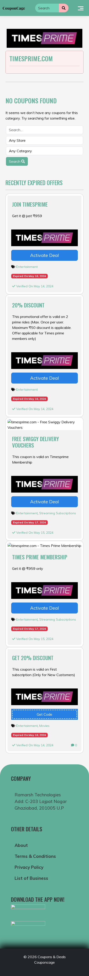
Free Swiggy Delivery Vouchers (35, 442)
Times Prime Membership (39, 557)
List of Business (31, 878)
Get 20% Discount (32, 658)
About (21, 845)
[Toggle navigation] (80, 8)
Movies (44, 726)
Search (15, 161)
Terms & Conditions (35, 856)
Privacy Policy (29, 867)
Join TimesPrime (30, 204)
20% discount (28, 305)
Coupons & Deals (52, 957)
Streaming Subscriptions (57, 513)
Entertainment (27, 267)
